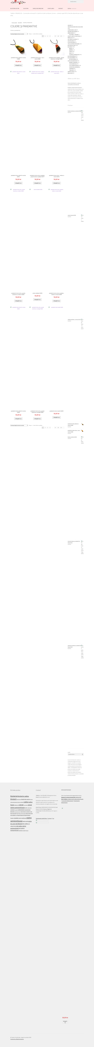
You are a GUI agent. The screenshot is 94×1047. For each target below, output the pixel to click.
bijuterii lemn (19, 799)
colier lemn (29, 807)
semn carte (25, 821)
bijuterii (13, 799)
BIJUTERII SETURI (14, 8)
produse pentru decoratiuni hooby (72, 799)
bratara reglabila (20, 802)
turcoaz (27, 830)
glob (17, 813)
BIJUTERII (25, 8)
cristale (16, 809)
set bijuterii (18, 824)
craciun (12, 810)
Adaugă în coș (18, 65)
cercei (21, 805)
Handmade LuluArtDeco (41, 818)
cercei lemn (26, 805)
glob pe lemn (28, 813)
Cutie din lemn (23, 811)
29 (61, 36)
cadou (26, 802)
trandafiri (24, 830)
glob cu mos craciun (22, 813)
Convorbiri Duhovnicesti (67, 801)
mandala (16, 818)
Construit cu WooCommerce (17, 1039)
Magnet (18, 815)
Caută (69, 752)
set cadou (25, 824)
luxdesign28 (71, 797)
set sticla (20, 830)
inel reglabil (12, 815)
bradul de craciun (25, 799)
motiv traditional (22, 818)
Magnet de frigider (23, 815)
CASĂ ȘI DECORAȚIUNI (38, 8)
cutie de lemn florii (17, 811)
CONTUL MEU (51, 8)
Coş (53, 818)
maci (16, 815)
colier (26, 807)
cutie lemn (28, 811)
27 (55, 36)
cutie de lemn (21, 810)
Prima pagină (14, 22)
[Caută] (82, 754)
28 (58, 36)
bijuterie (13, 796)
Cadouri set (16, 805)
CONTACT (60, 8)
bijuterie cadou (23, 796)
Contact (50, 818)
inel (32, 813)
